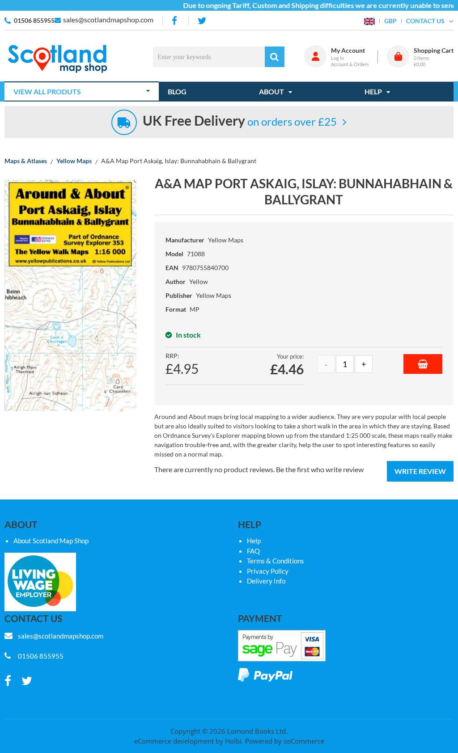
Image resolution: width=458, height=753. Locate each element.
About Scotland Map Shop (51, 541)
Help (254, 541)
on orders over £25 (240, 121)
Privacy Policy (267, 571)
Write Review (420, 471)
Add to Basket (422, 364)
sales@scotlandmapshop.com (108, 19)
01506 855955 (34, 20)
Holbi (233, 740)
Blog (177, 91)
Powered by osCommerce (284, 740)
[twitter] (202, 20)
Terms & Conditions (275, 561)
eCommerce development (174, 740)
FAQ (253, 551)
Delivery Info (266, 581)
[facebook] (175, 20)
